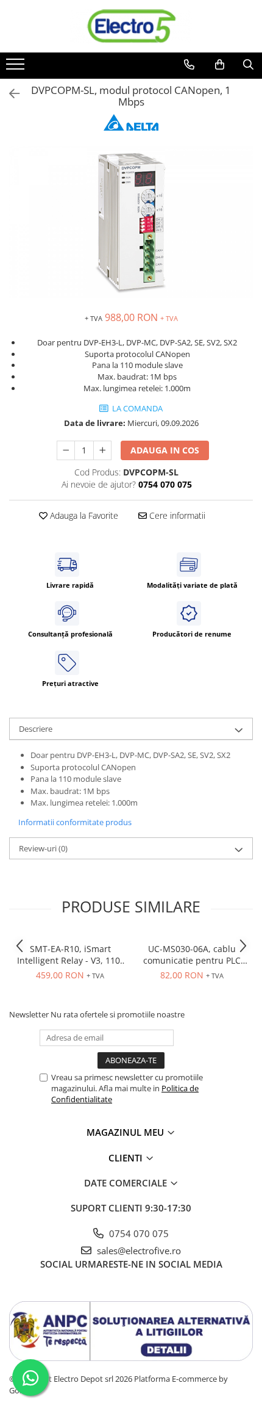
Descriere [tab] (35, 728)
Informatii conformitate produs (75, 822)
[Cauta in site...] (248, 64)
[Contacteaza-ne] (189, 64)
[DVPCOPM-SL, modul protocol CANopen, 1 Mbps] (131, 222)
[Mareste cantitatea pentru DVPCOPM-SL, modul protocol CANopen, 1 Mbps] (102, 450)
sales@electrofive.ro (137, 1250)
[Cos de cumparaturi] (220, 64)
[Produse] (16, 68)
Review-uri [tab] (43, 848)
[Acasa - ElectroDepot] (131, 26)
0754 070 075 (138, 1233)
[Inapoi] (9, 93)
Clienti (126, 1158)
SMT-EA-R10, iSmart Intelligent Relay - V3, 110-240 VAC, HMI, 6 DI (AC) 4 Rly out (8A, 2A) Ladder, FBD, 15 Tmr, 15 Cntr (70, 954)
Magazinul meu (126, 1132)
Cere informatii (176, 515)
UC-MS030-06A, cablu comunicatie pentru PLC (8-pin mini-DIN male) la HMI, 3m (192, 954)
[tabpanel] (131, 222)
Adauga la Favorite (83, 515)
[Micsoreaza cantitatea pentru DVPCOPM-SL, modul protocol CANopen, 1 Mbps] (66, 450)
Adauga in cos (164, 450)
